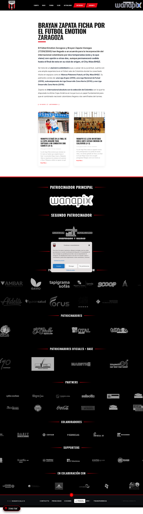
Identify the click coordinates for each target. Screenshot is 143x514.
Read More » (44, 163)
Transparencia (100, 501)
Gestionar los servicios (59, 260)
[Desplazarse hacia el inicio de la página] (71, 495)
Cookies (67, 501)
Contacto (44, 501)
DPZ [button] (87, 501)
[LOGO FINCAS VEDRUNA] (34, 364)
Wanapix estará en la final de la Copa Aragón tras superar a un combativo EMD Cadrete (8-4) (53, 142)
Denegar (71, 266)
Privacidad (56, 501)
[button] (89, 245)
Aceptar (58, 266)
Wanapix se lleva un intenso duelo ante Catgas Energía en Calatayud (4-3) (89, 141)
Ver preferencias (84, 266)
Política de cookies (70, 270)
